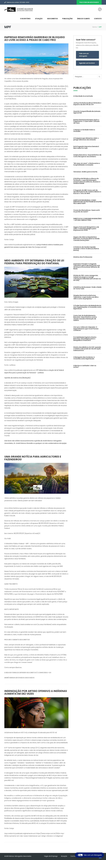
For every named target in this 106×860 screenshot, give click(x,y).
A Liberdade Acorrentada (83, 96)
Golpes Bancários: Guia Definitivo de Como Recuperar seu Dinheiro (87, 155)
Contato (98, 19)
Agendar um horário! (87, 63)
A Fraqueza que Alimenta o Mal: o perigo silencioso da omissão (86, 139)
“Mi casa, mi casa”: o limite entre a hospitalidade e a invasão (86, 164)
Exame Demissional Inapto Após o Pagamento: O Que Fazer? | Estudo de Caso (86, 121)
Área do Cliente (83, 19)
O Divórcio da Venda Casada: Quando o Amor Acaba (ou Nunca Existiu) (86, 248)
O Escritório (25, 19)
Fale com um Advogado (84, 54)
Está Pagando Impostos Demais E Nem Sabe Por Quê (86, 147)
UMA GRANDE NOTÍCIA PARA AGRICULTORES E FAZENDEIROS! (32, 458)
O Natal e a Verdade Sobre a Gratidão (84, 130)
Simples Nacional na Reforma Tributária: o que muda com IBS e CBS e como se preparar (85, 297)
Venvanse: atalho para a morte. (85, 172)
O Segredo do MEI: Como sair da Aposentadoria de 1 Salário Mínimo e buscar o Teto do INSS (87, 191)
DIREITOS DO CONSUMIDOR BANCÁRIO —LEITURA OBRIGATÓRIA (87, 219)
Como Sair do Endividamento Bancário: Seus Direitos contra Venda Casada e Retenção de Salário (85, 317)
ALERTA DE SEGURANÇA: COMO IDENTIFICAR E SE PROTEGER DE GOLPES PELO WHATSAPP (87, 201)
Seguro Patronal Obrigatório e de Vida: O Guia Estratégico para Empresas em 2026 (86, 228)
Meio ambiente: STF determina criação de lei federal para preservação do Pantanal (34, 262)
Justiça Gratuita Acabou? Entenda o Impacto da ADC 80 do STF (87, 103)
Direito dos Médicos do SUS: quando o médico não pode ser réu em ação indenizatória (87, 348)
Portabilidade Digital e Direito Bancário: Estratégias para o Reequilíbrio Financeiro (84, 338)
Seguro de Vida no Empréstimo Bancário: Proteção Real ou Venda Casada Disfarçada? (86, 238)
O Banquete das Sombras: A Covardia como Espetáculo (84, 358)
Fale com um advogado (89, 2)
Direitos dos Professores (82, 257)
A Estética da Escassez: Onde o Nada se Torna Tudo (87, 288)
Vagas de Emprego (51, 856)
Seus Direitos (52, 19)
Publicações (67, 19)
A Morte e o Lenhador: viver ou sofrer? (84, 366)
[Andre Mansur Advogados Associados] (18, 9)
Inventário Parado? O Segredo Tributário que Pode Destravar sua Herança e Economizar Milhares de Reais (86, 266)
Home (94, 27)
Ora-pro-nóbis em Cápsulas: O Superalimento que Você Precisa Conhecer (85, 328)
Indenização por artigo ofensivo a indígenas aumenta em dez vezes (35, 692)
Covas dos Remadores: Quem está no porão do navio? (86, 211)
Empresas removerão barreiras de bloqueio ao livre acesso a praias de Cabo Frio (34, 38)
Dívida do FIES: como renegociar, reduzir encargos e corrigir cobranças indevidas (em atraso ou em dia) (87, 277)
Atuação (39, 19)
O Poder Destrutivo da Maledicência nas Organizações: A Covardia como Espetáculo (87, 307)
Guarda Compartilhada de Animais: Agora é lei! (87, 112)
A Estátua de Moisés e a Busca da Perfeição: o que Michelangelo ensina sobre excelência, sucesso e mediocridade (86, 180)
